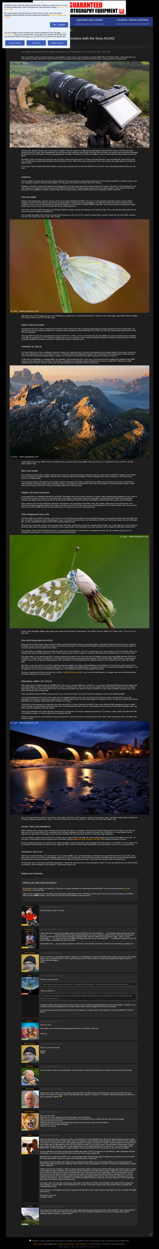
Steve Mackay (29, 929)
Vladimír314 (29, 1089)
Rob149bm (29, 1066)
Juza (69, 52)
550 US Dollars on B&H (74, 672)
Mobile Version (38, 1244)
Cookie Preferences (81, 1244)
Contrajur (30, 1206)
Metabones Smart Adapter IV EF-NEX (87, 839)
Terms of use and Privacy (66, 1244)
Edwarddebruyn (29, 1111)
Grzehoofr (29, 906)
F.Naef (29, 1135)
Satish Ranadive (29, 953)
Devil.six (29, 1021)
